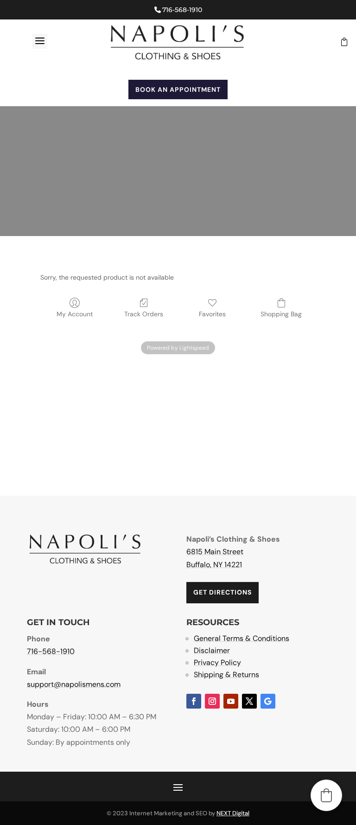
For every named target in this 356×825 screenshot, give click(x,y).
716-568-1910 (182, 10)
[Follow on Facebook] (193, 701)
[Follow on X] (249, 701)
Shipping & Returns (226, 674)
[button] (326, 795)
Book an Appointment (178, 89)
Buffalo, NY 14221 (214, 564)
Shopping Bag (281, 314)
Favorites (212, 314)
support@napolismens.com (74, 684)
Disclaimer (212, 650)
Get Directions (222, 592)
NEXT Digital (232, 813)
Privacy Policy (217, 662)
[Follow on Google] (268, 701)
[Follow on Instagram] (212, 701)
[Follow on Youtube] (230, 701)
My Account (75, 314)
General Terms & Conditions (241, 638)
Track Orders (143, 314)
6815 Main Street (214, 551)
